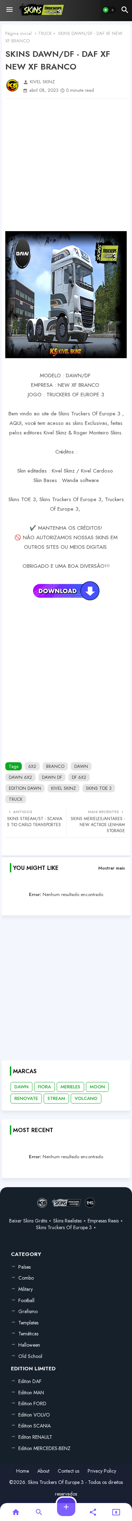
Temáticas (28, 1333)
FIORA (44, 1086)
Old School (30, 1356)
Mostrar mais (111, 868)
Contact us (68, 1471)
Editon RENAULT (35, 1437)
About (43, 1471)
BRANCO (55, 766)
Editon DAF (30, 1381)
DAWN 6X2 (20, 777)
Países (24, 1266)
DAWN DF (52, 777)
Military (25, 1289)
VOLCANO (86, 1098)
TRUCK (45, 33)
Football (26, 1300)
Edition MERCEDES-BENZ (44, 1448)
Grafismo (28, 1311)
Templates (28, 1322)
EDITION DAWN (25, 788)
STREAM (56, 1098)
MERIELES (70, 1086)
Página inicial (18, 33)
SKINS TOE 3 (99, 788)
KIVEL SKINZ (63, 788)
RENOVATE (26, 1098)
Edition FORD (32, 1403)
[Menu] (9, 9)
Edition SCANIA (34, 1425)
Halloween (29, 1344)
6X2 (32, 766)
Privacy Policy (102, 1471)
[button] (109, 9)
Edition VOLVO (34, 1414)
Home (22, 1471)
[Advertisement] (66, 165)
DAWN (81, 766)
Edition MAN (31, 1392)
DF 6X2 (79, 777)
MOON (97, 1086)
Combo (26, 1277)
